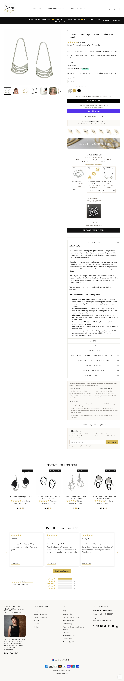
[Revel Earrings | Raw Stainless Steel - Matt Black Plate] (78, 508)
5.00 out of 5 (27, 582)
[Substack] (116, 627)
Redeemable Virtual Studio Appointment (94, 356)
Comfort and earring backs (93, 361)
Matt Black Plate (79, 91)
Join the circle (112, 442)
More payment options (94, 116)
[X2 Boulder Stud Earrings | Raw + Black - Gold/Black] (104, 508)
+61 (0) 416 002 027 (106, 614)
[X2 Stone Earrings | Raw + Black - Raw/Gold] (23, 508)
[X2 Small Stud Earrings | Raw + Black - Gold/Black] (48, 508)
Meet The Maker (77, 9)
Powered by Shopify (62, 673)
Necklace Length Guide (71, 617)
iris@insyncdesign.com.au (102, 620)
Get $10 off (88, 96)
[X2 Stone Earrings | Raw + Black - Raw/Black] (18, 508)
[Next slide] (117, 552)
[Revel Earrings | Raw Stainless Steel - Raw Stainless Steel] (73, 508)
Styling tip (93, 351)
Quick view (20, 492)
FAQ (64, 611)
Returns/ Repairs (68, 635)
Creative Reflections (40, 617)
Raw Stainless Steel (70, 91)
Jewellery (36, 9)
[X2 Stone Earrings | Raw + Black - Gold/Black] (20, 508)
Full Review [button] (15, 564)
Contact (36, 627)
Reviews (36, 624)
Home (69, 31)
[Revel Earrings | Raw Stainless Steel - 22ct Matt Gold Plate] (76, 508)
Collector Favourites (56, 9)
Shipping (66, 632)
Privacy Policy (68, 639)
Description (94, 242)
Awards (36, 611)
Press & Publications (40, 614)
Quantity (71, 78)
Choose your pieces (94, 230)
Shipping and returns (94, 371)
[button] (72, 42)
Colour (77, 87)
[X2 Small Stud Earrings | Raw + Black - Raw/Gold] (51, 508)
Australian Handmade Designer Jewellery (73, 628)
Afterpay (85, 68)
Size (94, 346)
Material (94, 341)
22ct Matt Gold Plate (74, 91)
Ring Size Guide (68, 620)
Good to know (94, 366)
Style (89, 9)
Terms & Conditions (69, 642)
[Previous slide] (7, 552)
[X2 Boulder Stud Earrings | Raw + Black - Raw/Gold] (106, 508)
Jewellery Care (68, 614)
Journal (36, 620)
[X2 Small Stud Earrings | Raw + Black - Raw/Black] (45, 508)
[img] (16, 535)
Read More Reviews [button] (62, 571)
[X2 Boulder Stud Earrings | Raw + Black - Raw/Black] (101, 508)
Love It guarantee (94, 376)
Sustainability (67, 624)
